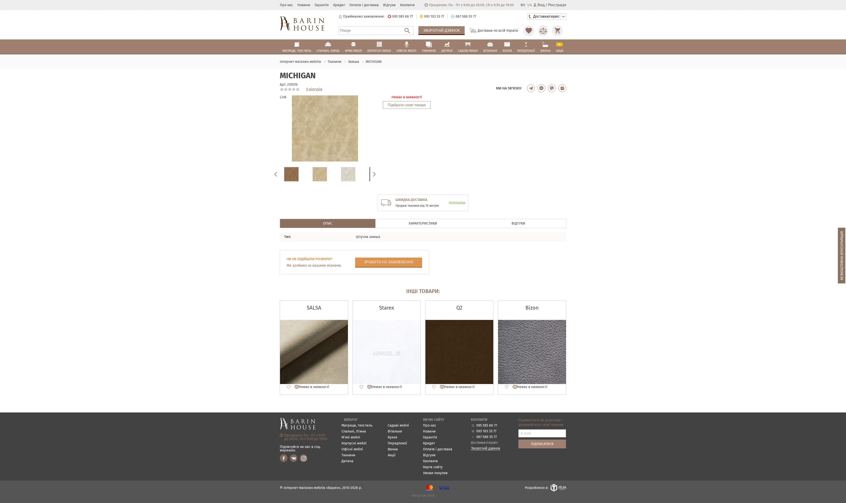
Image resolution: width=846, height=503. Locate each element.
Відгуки (389, 5)
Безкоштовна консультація (842, 255)
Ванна (393, 449)
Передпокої (397, 443)
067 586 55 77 (486, 437)
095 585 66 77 (486, 425)
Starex (386, 308)
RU (523, 5)
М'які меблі (350, 437)
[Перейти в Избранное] (528, 30)
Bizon (532, 308)
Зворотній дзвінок (441, 30)
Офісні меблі (352, 449)
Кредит (339, 5)
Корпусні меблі (354, 443)
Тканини (348, 455)
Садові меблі (398, 425)
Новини (303, 5)
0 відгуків (314, 89)
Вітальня (395, 431)
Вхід (541, 5)
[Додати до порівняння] (294, 387)
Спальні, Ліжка (353, 431)
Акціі (392, 455)
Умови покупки (435, 473)
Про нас (286, 5)
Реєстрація (557, 5)
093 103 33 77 (486, 431)
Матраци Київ (423, 495)
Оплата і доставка (364, 5)
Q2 (459, 308)
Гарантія (322, 5)
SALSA (314, 308)
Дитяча (347, 461)
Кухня (392, 437)
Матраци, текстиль (356, 425)
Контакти (407, 5)
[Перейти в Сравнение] (543, 30)
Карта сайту (433, 467)
